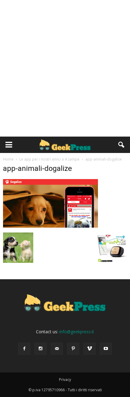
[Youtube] (106, 349)
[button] (121, 145)
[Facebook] (24, 349)
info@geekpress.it (76, 331)
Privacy (65, 379)
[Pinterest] (73, 349)
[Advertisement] (65, 68)
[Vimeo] (89, 349)
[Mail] (57, 349)
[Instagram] (40, 349)
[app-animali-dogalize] (50, 226)
